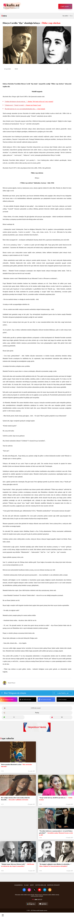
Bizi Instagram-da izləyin (8, 699)
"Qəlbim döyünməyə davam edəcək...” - (29, 101)
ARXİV (32, 885)
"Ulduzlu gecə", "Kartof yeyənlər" (23, 105)
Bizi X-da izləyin (63, 699)
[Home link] (37, 915)
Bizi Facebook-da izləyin (45, 699)
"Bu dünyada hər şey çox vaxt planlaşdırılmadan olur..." (25, 109)
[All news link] (71, 915)
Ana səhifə (65, 15)
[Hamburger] (3, 915)
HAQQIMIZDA (18, 885)
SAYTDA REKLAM (40, 885)
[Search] (20, 915)
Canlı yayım (65, 6)
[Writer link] (54, 915)
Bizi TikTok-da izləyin (26, 699)
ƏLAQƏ (26, 885)
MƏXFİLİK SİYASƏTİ (53, 885)
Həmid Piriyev (11, 683)
